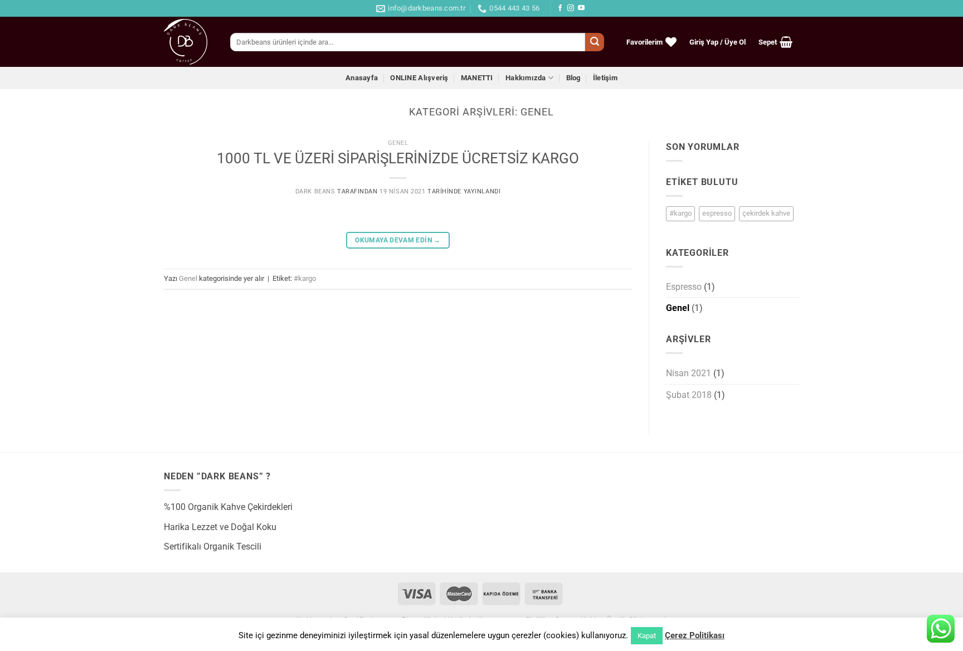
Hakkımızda (525, 78)
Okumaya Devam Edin (397, 240)
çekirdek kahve (766, 213)
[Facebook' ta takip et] (560, 8)
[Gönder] (594, 42)
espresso (717, 213)
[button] (717, 42)
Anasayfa (362, 78)
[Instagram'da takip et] (570, 8)
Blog (573, 78)
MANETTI (477, 78)
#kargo (305, 278)
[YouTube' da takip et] (581, 8)
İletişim (605, 78)
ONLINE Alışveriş (419, 78)
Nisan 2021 (688, 373)
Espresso (684, 286)
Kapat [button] (647, 635)
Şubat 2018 (689, 395)
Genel (398, 143)
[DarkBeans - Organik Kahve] (188, 42)
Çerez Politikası (694, 635)
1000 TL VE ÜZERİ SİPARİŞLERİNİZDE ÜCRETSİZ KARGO (398, 158)
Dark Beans (315, 191)
